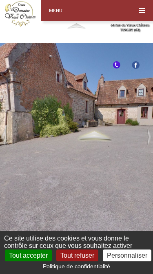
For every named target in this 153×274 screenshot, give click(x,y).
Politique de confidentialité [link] (76, 266)
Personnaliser (127, 255)
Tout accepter (28, 255)
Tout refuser (77, 255)
